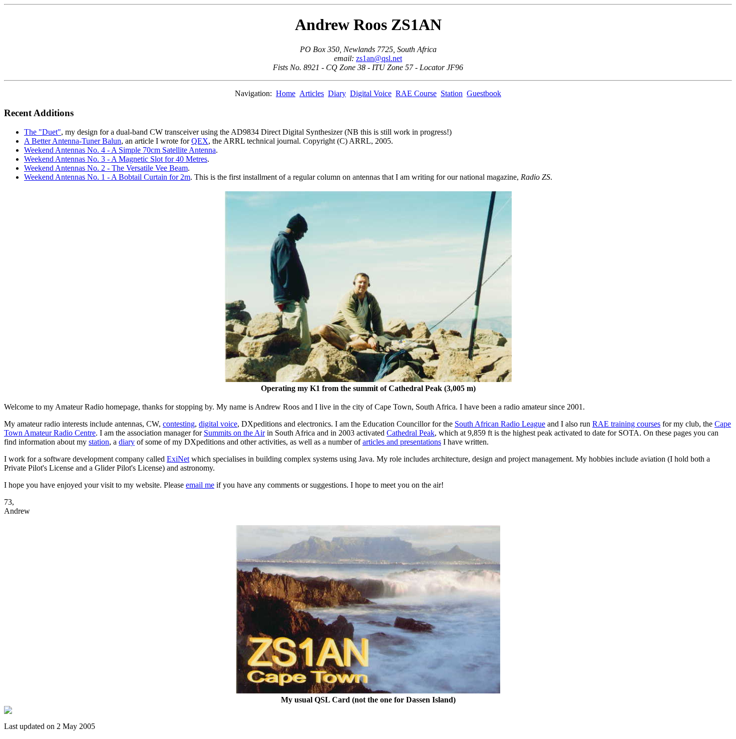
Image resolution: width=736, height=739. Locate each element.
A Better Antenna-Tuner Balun (72, 141)
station (99, 442)
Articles (311, 93)
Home (285, 93)
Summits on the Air (234, 433)
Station (452, 93)
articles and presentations (401, 442)
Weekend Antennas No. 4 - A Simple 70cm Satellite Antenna (120, 150)
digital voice (218, 424)
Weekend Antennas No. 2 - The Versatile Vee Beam (106, 168)
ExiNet (178, 459)
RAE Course (416, 93)
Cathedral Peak (411, 433)
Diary (337, 93)
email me (200, 485)
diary (127, 442)
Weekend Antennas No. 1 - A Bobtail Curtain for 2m (107, 177)
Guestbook (484, 93)
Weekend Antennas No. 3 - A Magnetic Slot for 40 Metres (115, 159)
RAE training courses (626, 424)
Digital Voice (371, 93)
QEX (199, 141)
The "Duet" (42, 132)
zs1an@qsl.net (379, 58)
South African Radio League (500, 424)
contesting (179, 424)
